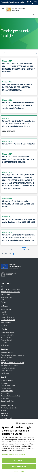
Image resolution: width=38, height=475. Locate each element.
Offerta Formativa (7, 352)
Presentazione (6, 309)
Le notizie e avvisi (7, 380)
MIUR (3, 286)
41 (2, 254)
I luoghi (3, 312)
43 (10, 254)
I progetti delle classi (8, 368)
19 (28, 249)
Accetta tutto (19, 460)
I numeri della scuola (8, 317)
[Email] (35, 2)
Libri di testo (5, 373)
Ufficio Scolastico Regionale (10, 289)
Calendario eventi (7, 390)
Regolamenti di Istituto (9, 408)
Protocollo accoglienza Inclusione (12, 355)
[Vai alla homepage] (8, 9)
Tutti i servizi (5, 345)
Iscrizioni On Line (6, 297)
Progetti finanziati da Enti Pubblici (12, 362)
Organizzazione (6, 322)
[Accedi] (28, 2)
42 (6, 254)
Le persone (4, 314)
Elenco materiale (6, 370)
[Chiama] (32, 2)
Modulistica (5, 410)
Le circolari (4, 383)
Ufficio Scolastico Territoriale (10, 291)
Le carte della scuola (8, 319)
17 (19, 249)
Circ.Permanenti (6, 418)
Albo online (5, 393)
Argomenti (4, 413)
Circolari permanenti (8, 385)
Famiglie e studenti (7, 335)
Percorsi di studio (6, 340)
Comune (3, 302)
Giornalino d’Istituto (7, 401)
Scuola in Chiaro (6, 294)
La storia (4, 325)
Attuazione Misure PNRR (9, 365)
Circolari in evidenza (7, 388)
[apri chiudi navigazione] (3, 9)
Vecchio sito (5, 415)
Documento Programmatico (10, 396)
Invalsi (3, 299)
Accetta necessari (19, 466)
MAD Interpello (6, 337)
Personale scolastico (8, 332)
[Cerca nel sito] (33, 14)
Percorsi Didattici (6, 357)
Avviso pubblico (6, 398)
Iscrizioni (4, 342)
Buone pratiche (6, 360)
